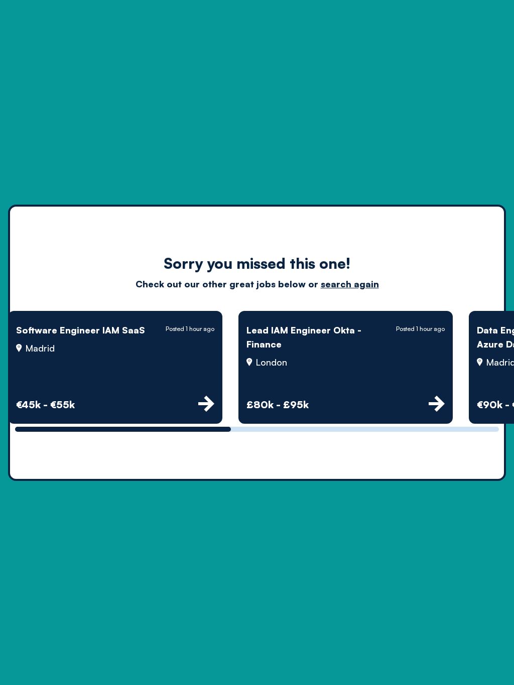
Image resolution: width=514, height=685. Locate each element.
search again (350, 283)
